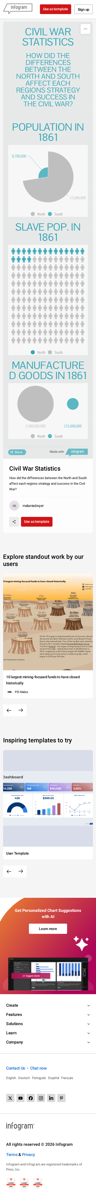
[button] (39, 214)
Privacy (28, 1154)
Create (12, 1005)
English (11, 1078)
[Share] (14, 522)
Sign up (83, 9)
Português (39, 1078)
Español (53, 1078)
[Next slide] (21, 710)
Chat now (38, 1068)
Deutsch (24, 1078)
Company (14, 1042)
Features (14, 1014)
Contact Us (15, 1068)
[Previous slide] (9, 710)
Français (67, 1078)
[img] (48, 176)
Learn (11, 1032)
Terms (12, 1154)
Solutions (14, 1023)
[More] (85, 29)
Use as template (55, 9)
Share (18, 452)
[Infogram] (17, 9)
